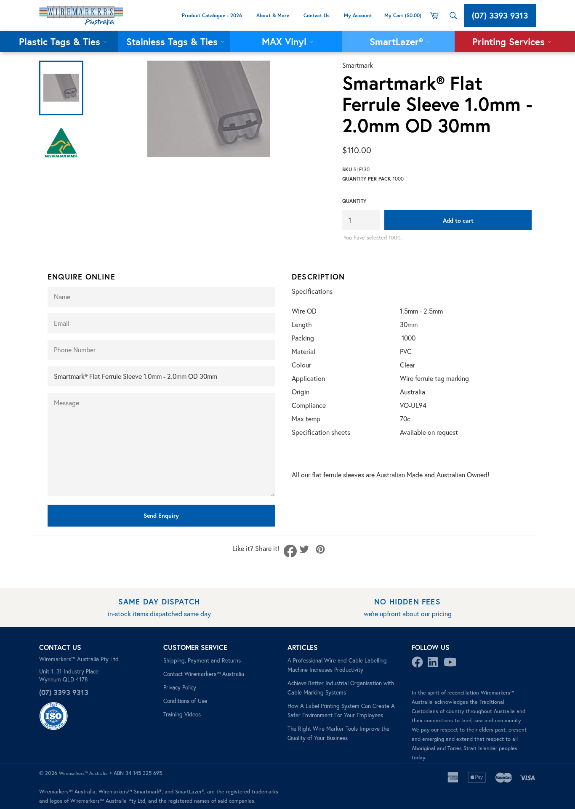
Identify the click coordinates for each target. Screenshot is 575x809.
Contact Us (316, 15)
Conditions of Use (185, 701)
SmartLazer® (398, 41)
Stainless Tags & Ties (173, 41)
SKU (347, 169)
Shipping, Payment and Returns (202, 660)
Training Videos (182, 714)
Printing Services (510, 41)
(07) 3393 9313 (500, 15)
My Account (359, 15)
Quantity (354, 201)
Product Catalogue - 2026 (212, 15)
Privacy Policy (179, 687)
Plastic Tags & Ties (61, 41)
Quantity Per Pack (366, 179)
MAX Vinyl (285, 41)
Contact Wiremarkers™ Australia (203, 674)
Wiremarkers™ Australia (83, 773)
